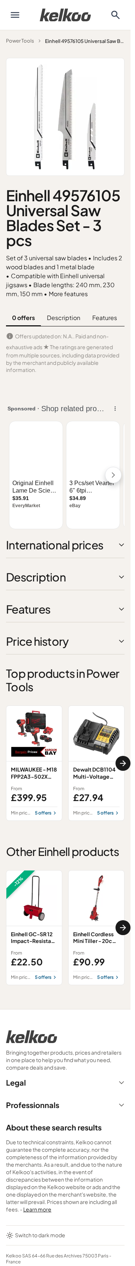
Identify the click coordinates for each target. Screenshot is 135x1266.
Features (104, 318)
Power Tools (20, 41)
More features (68, 294)
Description (63, 318)
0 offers (23, 318)
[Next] (123, 763)
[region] (65, 763)
